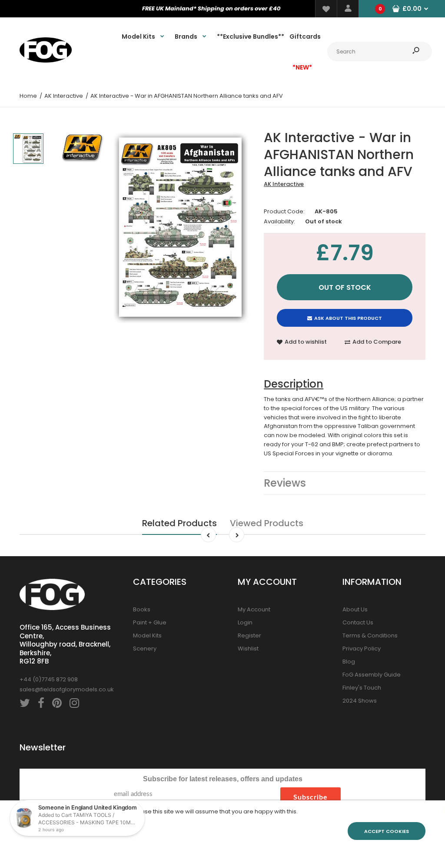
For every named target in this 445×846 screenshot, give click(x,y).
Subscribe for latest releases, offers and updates (222, 779)
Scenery (144, 648)
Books (141, 609)
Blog (348, 661)
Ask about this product (348, 318)
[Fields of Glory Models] (46, 60)
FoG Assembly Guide (371, 674)
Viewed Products (266, 523)
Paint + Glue (149, 622)
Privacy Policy (361, 648)
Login (245, 622)
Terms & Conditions (370, 635)
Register (249, 635)
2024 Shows (359, 701)
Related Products (179, 523)
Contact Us (357, 622)
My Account (254, 609)
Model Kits (147, 635)
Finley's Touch (361, 687)
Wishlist (248, 648)
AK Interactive (284, 184)
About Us (355, 609)
